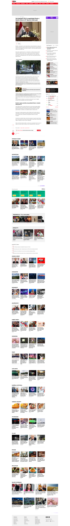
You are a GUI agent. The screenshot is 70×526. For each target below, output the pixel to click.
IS (19, 127)
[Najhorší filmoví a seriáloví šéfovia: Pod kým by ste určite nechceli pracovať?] (24, 389)
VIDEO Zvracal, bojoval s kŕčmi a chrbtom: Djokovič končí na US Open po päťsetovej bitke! (23, 362)
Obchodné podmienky (26, 520)
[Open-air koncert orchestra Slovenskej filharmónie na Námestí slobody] (28, 233)
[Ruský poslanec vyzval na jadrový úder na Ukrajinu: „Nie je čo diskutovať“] (41, 421)
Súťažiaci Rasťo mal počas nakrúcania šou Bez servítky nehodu (17, 238)
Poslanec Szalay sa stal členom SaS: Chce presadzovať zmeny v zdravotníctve (15, 265)
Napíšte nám (15, 522)
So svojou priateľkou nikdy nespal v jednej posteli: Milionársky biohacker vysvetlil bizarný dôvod (23, 313)
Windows (13, 429)
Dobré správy (15, 319)
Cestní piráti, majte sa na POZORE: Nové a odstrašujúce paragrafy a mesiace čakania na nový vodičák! (53, 115)
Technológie (15, 416)
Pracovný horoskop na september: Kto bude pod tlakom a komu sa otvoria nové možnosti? (32, 394)
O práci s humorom (22, 396)
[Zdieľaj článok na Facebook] (13, 128)
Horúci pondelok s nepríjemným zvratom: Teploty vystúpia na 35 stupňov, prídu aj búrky (32, 265)
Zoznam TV (15, 228)
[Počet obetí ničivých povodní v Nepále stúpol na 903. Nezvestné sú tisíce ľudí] (24, 437)
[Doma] (47, 102)
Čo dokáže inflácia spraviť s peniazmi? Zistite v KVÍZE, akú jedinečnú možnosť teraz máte (41, 206)
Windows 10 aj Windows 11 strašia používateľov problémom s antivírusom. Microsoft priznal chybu (15, 426)
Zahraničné (18, 3)
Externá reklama (26, 519)
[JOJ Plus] (47, 104)
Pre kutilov (15, 465)
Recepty (21, 478)
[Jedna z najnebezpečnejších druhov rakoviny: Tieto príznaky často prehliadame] (32, 307)
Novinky (13, 379)
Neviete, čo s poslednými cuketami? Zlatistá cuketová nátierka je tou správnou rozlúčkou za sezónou (32, 475)
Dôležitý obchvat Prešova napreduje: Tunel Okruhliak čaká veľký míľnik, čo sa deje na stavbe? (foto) (32, 346)
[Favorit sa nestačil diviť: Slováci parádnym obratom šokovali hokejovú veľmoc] (15, 356)
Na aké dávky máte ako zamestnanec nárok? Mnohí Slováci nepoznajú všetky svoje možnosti (41, 394)
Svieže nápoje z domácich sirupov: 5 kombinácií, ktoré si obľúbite (32, 410)
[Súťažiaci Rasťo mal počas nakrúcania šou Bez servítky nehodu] (18, 233)
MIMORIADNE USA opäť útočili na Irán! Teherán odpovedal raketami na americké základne (53, 119)
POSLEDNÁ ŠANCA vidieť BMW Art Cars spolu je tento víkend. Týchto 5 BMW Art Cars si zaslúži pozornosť (32, 378)
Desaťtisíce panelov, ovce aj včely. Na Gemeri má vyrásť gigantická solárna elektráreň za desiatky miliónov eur (24, 346)
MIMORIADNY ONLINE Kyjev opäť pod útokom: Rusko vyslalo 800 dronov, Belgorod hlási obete (53, 123)
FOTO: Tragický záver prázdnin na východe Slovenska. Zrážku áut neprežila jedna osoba (15, 442)
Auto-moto (15, 368)
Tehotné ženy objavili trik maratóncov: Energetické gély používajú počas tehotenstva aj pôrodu (41, 312)
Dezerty (38, 412)
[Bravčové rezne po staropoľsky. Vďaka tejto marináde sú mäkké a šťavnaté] (15, 406)
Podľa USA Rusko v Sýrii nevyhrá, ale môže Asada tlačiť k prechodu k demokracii (32, 148)
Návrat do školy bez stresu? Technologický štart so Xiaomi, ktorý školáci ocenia (40, 329)
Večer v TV (53, 94)
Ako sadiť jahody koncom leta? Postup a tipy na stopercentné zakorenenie (15, 475)
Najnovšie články (15, 244)
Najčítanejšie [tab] (49, 45)
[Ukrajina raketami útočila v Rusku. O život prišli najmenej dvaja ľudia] (41, 437)
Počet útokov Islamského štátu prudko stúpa (41, 147)
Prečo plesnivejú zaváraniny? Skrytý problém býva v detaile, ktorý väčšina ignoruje (40, 475)
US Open (21, 364)
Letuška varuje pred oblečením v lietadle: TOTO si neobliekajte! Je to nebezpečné (15, 312)
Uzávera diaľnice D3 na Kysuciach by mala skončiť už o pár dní (24, 377)
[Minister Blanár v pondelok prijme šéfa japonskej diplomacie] (24, 260)
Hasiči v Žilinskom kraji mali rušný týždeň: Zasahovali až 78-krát (51, 56)
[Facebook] (46, 517)
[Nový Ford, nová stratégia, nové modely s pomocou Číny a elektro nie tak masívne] (41, 373)
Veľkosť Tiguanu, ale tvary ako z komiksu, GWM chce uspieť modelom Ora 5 (15, 377)
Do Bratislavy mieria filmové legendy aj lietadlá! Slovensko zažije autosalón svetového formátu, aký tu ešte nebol (32, 207)
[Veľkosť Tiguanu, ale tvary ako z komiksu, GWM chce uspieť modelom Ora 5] (15, 373)
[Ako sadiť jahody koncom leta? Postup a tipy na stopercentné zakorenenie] (15, 470)
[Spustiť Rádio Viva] (51, 17)
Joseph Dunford (27, 127)
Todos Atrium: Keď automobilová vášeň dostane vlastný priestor (40, 345)
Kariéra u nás (15, 521)
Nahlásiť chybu (17, 133)
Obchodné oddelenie (37, 520)
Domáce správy (16, 256)
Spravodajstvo (36, 518)
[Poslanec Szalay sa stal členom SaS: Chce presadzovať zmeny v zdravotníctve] (15, 260)
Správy (24, 240)
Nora (42, 1)
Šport (27, 3)
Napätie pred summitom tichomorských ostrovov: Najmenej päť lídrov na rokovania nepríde (25, 253)
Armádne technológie (39, 427)
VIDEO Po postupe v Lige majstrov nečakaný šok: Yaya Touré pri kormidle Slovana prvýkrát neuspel (41, 361)
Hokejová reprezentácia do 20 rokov (15, 363)
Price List (25, 522)
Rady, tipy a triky (39, 396)
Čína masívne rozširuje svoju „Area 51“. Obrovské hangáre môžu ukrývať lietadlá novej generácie (24, 426)
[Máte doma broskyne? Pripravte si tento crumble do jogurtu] (41, 406)
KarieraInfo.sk (30, 396)
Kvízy (40, 3)
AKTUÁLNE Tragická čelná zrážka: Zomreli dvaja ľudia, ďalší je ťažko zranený (41, 265)
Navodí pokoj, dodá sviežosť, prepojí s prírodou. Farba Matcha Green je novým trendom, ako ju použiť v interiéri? (24, 459)
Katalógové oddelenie (37, 521)
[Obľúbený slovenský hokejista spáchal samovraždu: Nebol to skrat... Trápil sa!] (41, 292)
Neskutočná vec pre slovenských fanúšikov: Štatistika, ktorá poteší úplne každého (15, 206)
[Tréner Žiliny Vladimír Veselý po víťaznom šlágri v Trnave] (39, 233)
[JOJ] (47, 98)
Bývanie (14, 450)
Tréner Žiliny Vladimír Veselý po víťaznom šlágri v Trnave (39, 238)
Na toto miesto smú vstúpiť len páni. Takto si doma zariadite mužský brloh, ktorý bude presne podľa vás (32, 459)
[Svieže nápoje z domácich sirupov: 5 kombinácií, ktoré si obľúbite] (32, 406)
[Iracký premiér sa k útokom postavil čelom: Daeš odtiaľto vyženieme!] (15, 143)
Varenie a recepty (16, 401)
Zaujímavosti (31, 3)
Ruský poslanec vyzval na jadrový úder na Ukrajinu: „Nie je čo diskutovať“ (41, 425)
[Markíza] (47, 96)
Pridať (39, 130)
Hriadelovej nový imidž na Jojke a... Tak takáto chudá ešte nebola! (32, 296)
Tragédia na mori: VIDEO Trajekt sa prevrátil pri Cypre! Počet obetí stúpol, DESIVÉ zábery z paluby (41, 281)
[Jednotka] (47, 100)
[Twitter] (49, 517)
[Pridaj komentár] (13, 125)
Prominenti (23, 3)
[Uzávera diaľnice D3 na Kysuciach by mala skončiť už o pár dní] (24, 373)
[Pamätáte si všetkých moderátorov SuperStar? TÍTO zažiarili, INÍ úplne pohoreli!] (24, 292)
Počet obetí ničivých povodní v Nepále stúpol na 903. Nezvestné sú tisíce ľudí (23, 442)
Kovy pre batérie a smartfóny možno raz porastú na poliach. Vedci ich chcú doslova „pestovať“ (32, 426)
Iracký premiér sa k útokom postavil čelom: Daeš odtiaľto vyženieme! (15, 147)
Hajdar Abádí (22, 127)
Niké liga (38, 363)
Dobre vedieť (13, 208)
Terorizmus (13, 149)
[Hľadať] (57, 3)
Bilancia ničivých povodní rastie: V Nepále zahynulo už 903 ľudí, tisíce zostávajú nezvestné (15, 281)
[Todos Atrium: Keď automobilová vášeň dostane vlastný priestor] (41, 340)
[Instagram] (47, 517)
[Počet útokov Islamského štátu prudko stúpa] (41, 143)
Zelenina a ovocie (14, 477)
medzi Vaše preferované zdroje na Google (25, 130)
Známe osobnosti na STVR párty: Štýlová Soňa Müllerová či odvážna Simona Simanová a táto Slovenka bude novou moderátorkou (53, 90)
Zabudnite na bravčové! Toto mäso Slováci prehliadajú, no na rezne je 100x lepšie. (23, 411)
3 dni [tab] (53, 45)
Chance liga (30, 363)
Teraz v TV (48, 94)
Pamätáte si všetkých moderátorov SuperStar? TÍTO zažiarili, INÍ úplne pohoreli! (24, 297)
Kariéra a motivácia (17, 385)
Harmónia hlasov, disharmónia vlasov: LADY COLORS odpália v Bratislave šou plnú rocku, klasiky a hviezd (24, 207)
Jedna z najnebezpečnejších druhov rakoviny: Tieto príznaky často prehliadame (32, 313)
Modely (38, 380)
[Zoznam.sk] (48, 521)
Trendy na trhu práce (14, 397)
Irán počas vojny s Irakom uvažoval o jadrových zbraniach (24, 147)
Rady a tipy (30, 412)
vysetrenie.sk (30, 315)
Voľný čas (51, 3)
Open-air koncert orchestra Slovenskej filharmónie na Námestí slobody (28, 238)
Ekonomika (36, 3)
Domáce (14, 3)
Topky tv (43, 3)
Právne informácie (16, 518)
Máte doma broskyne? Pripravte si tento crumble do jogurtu (40, 410)
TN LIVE (14, 433)
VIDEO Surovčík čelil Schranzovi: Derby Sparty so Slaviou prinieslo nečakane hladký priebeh (32, 361)
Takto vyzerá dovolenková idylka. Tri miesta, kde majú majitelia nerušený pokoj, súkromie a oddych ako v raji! (15, 459)
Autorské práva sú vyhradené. (49, 519)
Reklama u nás (25, 518)
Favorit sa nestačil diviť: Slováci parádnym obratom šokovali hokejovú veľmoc (15, 361)
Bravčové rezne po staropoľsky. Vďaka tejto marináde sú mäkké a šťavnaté (15, 411)
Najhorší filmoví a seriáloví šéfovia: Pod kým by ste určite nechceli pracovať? (23, 394)
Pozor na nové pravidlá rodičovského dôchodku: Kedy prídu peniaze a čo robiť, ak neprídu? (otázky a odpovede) (15, 346)
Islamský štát (38, 148)
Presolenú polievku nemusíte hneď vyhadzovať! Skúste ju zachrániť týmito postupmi (23, 475)
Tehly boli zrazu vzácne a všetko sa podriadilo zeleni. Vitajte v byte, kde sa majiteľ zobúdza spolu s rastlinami (41, 459)
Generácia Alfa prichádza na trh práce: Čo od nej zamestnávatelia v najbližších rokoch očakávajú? (15, 395)
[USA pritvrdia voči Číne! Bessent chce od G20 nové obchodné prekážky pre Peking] (24, 276)
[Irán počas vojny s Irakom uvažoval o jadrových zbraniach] (24, 143)
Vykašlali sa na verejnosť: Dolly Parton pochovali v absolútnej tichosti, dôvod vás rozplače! (15, 297)
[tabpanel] (52, 54)
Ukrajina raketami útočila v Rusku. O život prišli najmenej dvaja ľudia (41, 442)
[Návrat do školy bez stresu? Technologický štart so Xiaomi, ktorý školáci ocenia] (41, 324)
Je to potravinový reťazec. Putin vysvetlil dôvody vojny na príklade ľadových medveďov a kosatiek (32, 443)
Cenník (25, 521)
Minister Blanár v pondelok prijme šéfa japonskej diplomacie (23, 265)
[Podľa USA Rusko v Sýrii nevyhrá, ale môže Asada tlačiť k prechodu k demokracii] (32, 143)
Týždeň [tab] (56, 45)
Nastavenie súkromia (16, 520)
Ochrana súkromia (15, 519)
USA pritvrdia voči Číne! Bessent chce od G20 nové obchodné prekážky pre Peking (24, 281)
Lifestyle (47, 3)
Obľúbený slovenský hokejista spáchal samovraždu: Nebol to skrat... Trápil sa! (40, 297)
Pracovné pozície (15, 189)
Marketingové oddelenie (37, 522)
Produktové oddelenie (37, 519)
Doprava (21, 379)
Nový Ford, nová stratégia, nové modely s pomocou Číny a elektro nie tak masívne (41, 378)
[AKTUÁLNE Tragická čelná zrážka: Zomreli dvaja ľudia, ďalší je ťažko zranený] (41, 260)
